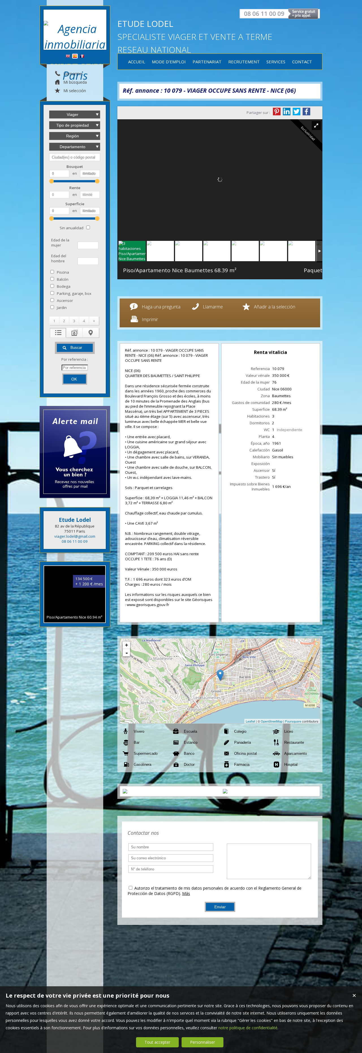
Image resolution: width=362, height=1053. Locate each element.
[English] (68, 56)
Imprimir (150, 319)
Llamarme (213, 307)
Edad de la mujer (60, 242)
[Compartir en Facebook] (306, 111)
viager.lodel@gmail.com (74, 536)
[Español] (75, 56)
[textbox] (74, 157)
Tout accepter (157, 1042)
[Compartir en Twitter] (296, 111)
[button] (54, 321)
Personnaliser (202, 1042)
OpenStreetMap (272, 721)
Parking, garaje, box (74, 293)
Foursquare (293, 721)
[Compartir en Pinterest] (277, 111)
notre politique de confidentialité (247, 1027)
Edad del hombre (58, 258)
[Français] (82, 56)
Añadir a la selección (274, 307)
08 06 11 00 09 (75, 541)
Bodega (63, 286)
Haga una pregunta (161, 307)
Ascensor (65, 300)
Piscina (63, 272)
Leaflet (250, 721)
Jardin (62, 307)
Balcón (62, 279)
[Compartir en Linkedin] (286, 111)
